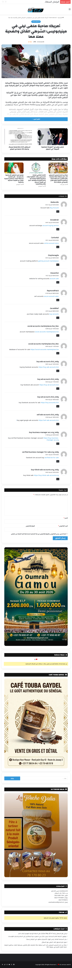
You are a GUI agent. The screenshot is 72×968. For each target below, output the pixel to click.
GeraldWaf (54, 308)
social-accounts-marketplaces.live (47, 331)
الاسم (66, 518)
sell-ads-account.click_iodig (48, 414)
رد (57, 211)
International (52, 17)
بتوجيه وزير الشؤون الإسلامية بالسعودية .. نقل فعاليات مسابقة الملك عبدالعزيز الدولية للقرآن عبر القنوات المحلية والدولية (14, 178)
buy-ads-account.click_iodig (48, 361)
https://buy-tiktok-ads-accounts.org (46, 475)
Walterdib (55, 202)
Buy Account (54, 207)
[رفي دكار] (36, 9)
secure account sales (51, 296)
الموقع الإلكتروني (30, 526)
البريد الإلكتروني (63, 526)
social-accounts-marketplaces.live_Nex (43, 326)
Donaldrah (54, 219)
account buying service (50, 225)
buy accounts (54, 314)
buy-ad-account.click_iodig (48, 379)
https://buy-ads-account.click (49, 367)
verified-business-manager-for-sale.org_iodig (40, 452)
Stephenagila (53, 255)
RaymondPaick (53, 290)
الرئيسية (59, 17)
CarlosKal (55, 237)
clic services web (64, 964)
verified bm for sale (52, 457)
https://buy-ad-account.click (49, 384)
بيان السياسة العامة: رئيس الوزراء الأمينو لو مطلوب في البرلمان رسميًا (46, 939)
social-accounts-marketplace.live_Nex (43, 343)
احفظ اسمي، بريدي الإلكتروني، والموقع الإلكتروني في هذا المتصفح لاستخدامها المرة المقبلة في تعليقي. (38, 534)
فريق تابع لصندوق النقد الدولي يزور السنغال (54, 942)
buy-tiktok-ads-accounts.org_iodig (45, 469)
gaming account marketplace (48, 261)
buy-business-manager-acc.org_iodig (44, 432)
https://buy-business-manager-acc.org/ (51, 439)
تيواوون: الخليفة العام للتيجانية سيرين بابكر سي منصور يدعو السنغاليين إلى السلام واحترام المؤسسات (37, 936)
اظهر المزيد (36, 119)
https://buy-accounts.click (50, 402)
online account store (51, 243)
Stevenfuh (54, 273)
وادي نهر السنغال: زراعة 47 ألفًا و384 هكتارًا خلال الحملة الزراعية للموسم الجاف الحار (42, 933)
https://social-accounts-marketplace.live (45, 349)
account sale (54, 278)
